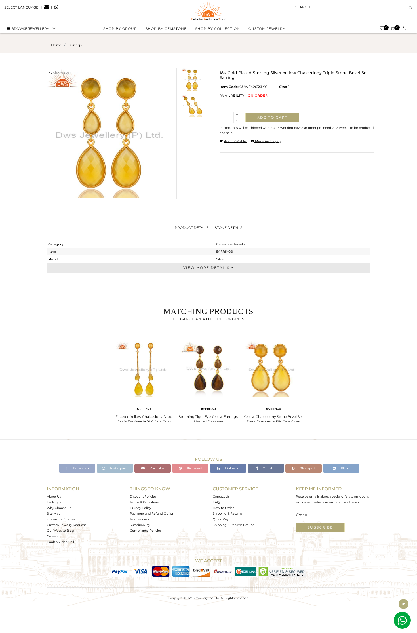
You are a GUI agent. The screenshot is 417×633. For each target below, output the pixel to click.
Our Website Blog (60, 531)
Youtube (156, 468)
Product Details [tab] (191, 227)
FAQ (216, 502)
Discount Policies (143, 496)
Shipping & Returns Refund (233, 525)
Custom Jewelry (266, 28)
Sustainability (140, 525)
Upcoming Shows (61, 519)
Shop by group (120, 28)
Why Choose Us (59, 508)
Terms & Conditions (144, 502)
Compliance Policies (145, 531)
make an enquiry (267, 141)
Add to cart (272, 117)
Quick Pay (220, 519)
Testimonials (139, 519)
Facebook (80, 468)
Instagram (118, 468)
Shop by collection (217, 28)
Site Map (53, 513)
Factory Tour (56, 502)
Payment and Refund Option (152, 513)
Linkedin (231, 468)
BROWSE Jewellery (30, 28)
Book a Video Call (60, 542)
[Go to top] (403, 604)
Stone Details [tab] (228, 227)
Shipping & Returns (227, 513)
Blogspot (307, 468)
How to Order (223, 508)
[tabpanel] (143, 383)
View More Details (207, 267)
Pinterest (194, 468)
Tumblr (269, 468)
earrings (75, 45)
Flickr (345, 468)
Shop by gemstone (166, 28)
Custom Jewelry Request (66, 525)
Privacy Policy (140, 508)
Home (56, 45)
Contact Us (221, 496)
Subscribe (320, 527)
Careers (52, 536)
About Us (54, 496)
